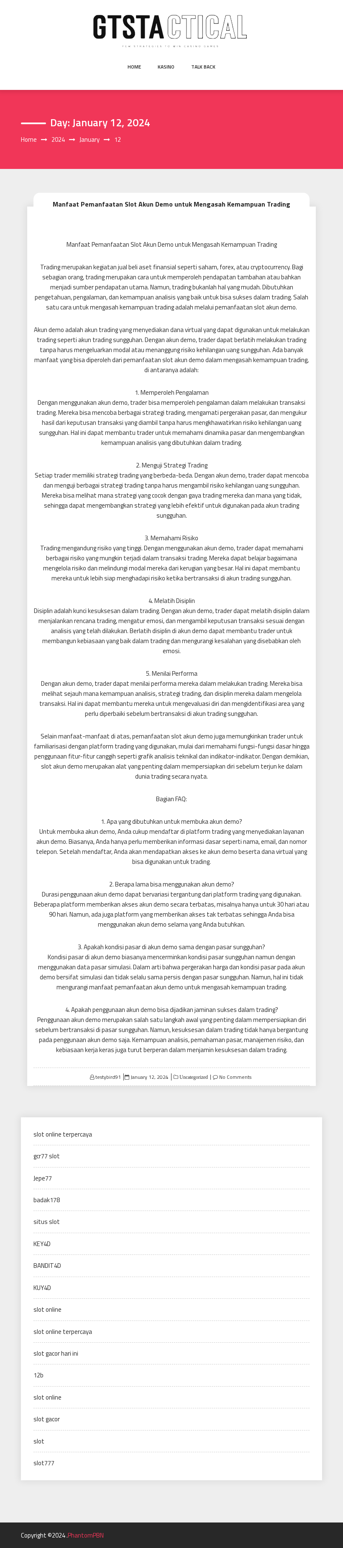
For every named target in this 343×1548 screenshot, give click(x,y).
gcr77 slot (46, 1156)
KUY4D (42, 1288)
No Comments (235, 1077)
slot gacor (46, 1419)
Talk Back (203, 67)
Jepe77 (42, 1178)
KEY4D (42, 1244)
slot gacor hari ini (55, 1353)
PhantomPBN (86, 1535)
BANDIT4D (47, 1265)
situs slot (46, 1221)
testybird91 (108, 1077)
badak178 (46, 1200)
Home (134, 67)
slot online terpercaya (62, 1134)
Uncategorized (193, 1077)
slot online (47, 1309)
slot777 (43, 1463)
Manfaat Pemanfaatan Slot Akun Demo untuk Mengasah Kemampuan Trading (171, 204)
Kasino (166, 67)
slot (38, 1441)
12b (38, 1375)
